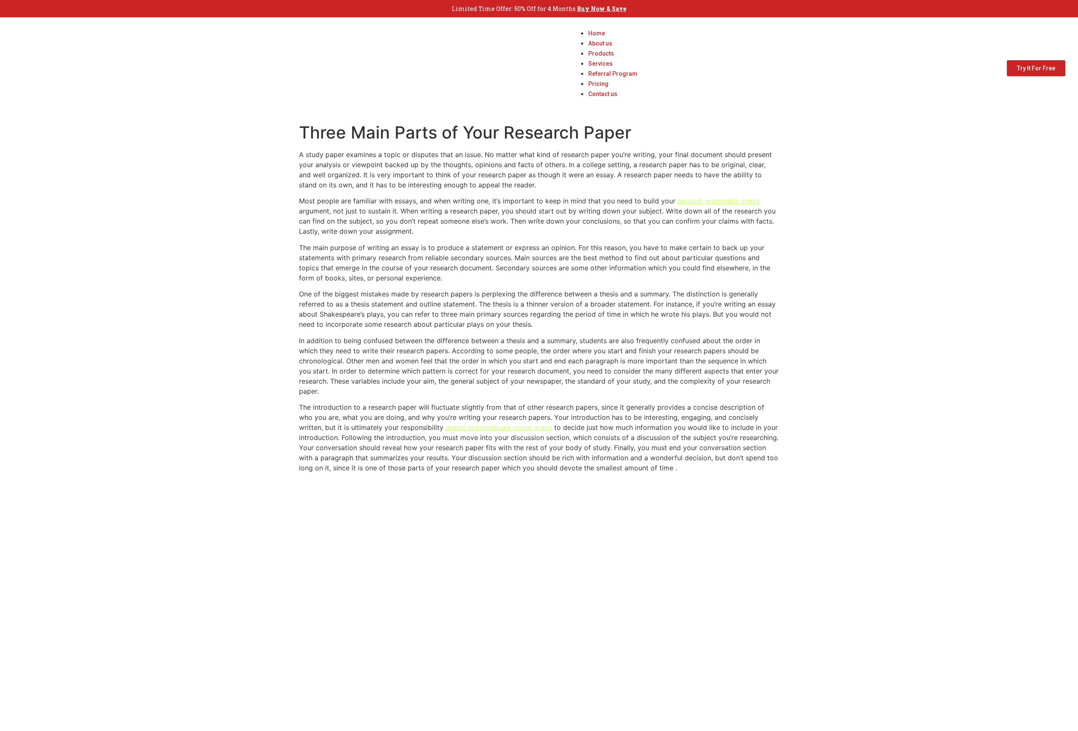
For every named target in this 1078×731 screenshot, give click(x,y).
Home (596, 33)
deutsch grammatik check (719, 201)
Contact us (602, 94)
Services (600, 63)
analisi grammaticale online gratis (499, 427)
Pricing (598, 83)
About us (600, 43)
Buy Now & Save (601, 9)
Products (601, 53)
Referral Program (613, 73)
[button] (604, 104)
